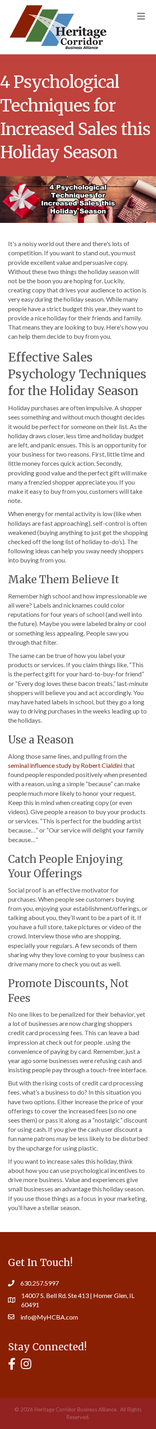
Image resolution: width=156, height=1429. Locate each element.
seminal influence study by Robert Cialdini (65, 765)
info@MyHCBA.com (49, 1317)
